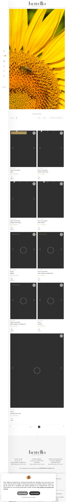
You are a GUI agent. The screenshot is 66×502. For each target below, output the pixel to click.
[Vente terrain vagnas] (51, 301)
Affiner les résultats (56, 117)
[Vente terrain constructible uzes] (23, 149)
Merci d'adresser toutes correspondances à (29, 468)
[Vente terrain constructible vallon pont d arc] (51, 149)
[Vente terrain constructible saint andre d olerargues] (51, 250)
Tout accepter (35, 493)
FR (2, 87)
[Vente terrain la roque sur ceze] (37, 370)
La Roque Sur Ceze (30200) (57, 497)
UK (5, 87)
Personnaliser (22, 493)
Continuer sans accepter (29, 497)
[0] (4, 56)
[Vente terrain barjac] (23, 250)
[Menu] (4, 51)
